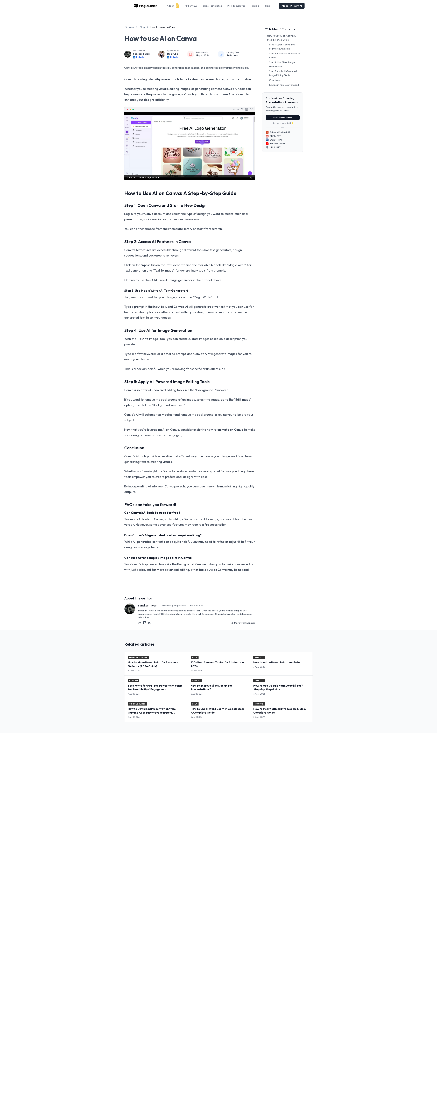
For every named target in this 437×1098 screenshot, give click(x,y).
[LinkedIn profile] (144, 622)
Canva (148, 214)
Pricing (255, 5)
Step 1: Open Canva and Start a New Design (282, 46)
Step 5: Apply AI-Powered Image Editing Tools (283, 73)
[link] (163, 27)
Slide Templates (212, 5)
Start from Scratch (282, 117)
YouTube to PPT (277, 143)
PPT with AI (191, 5)
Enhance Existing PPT (278, 132)
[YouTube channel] (149, 622)
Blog (267, 5)
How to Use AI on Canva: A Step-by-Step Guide (281, 37)
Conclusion (275, 80)
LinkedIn (140, 57)
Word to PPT (274, 140)
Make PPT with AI (292, 5)
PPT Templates (236, 5)
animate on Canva (230, 430)
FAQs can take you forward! (284, 84)
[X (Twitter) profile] (139, 622)
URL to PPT (275, 147)
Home (131, 27)
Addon (170, 5)
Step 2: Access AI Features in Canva (284, 55)
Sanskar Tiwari (141, 53)
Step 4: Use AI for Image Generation (282, 64)
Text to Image (148, 339)
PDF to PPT (273, 136)
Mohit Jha (172, 53)
